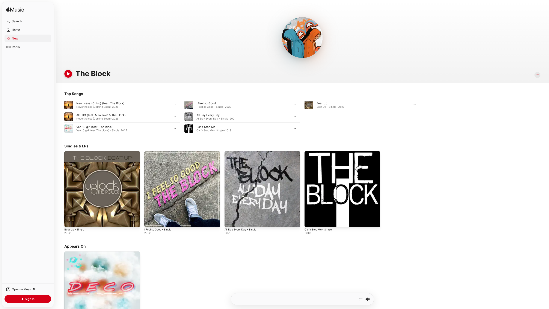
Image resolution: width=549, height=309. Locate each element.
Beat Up (322, 103)
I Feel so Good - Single (159, 153)
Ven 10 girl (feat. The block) (94, 127)
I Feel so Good (206, 103)
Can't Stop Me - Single (320, 153)
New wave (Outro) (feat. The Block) (100, 103)
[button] (28, 21)
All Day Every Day (208, 115)
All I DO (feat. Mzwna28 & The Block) (101, 115)
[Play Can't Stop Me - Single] (310, 221)
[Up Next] (360, 299)
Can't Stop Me (206, 127)
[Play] (68, 74)
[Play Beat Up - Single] (69, 221)
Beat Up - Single (75, 153)
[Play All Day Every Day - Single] (230, 221)
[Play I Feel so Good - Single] (149, 221)
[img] (15, 9)
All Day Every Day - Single (242, 153)
